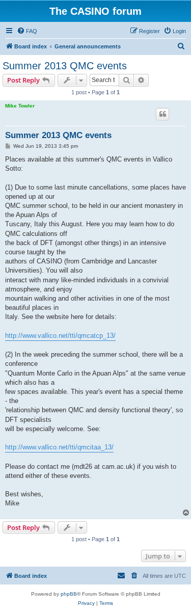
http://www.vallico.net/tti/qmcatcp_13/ (60, 335)
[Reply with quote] (162, 114)
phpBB (69, 594)
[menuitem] (27, 31)
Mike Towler (20, 106)
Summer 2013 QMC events (65, 65)
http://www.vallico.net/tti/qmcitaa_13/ (59, 447)
